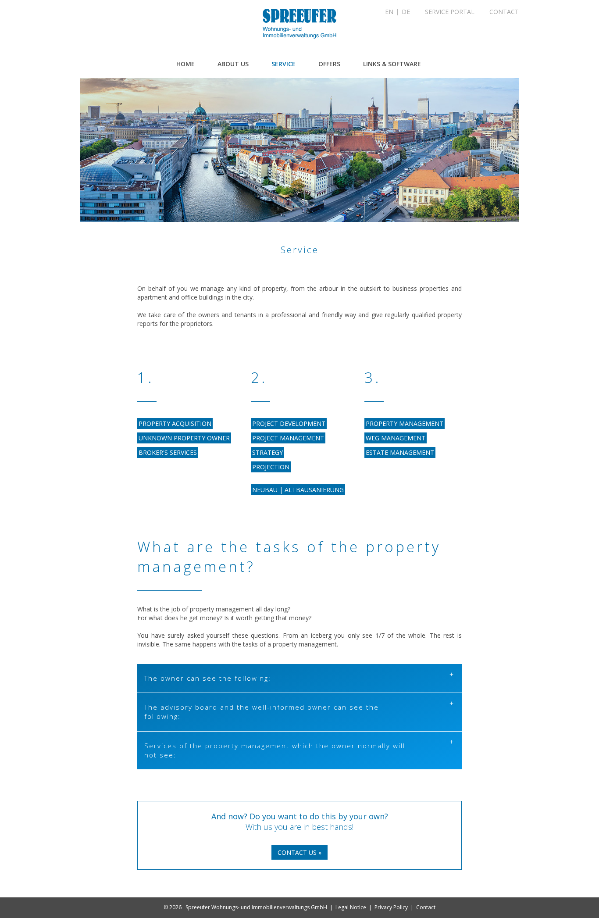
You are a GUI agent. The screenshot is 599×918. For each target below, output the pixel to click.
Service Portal (449, 11)
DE (406, 11)
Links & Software (392, 64)
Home (185, 64)
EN (389, 11)
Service (283, 64)
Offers (329, 64)
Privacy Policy (391, 907)
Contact (504, 11)
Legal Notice (350, 907)
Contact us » (299, 852)
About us (233, 64)
